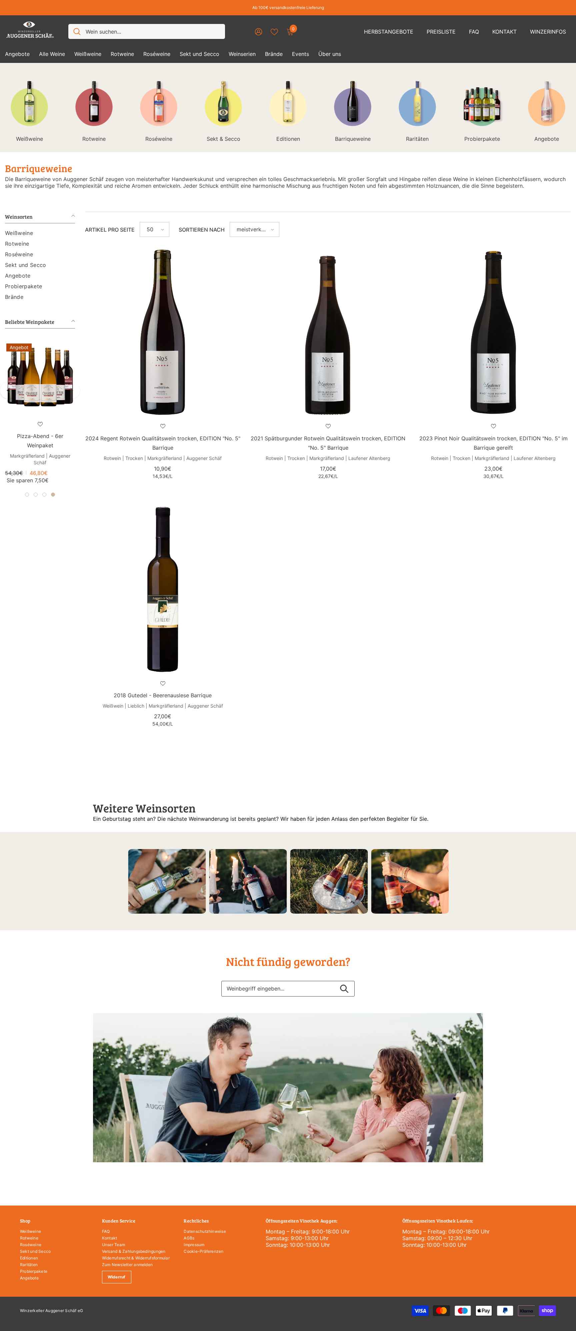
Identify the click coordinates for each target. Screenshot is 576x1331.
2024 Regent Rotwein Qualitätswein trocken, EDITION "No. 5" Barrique (162, 443)
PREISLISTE (441, 31)
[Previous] (8, 390)
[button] (154, 229)
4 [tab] (53, 495)
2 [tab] (36, 495)
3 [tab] (44, 495)
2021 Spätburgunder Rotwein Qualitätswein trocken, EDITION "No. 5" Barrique (328, 443)
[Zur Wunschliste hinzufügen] (40, 424)
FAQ (474, 31)
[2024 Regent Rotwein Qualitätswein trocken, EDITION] (162, 332)
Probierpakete (482, 138)
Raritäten (417, 138)
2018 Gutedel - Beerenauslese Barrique (163, 695)
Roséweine (158, 138)
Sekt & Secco (223, 138)
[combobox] (153, 31)
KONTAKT (504, 31)
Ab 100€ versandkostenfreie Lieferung (288, 7)
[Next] (71, 390)
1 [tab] (27, 495)
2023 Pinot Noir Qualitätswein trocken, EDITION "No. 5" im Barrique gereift (493, 443)
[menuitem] (40, 233)
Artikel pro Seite (110, 229)
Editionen (288, 138)
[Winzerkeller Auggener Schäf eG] (167, 881)
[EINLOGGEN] (258, 31)
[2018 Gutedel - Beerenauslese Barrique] (162, 589)
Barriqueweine (353, 138)
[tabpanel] (40, 413)
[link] (288, 1087)
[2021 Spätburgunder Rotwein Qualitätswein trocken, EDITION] (328, 332)
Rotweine (94, 138)
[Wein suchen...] (146, 31)
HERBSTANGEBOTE (388, 31)
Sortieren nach (202, 229)
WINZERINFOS (548, 31)
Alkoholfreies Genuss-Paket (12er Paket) (40, 441)
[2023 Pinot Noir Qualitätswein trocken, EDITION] (493, 332)
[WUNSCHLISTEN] (274, 31)
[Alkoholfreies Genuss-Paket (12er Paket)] (40, 376)
